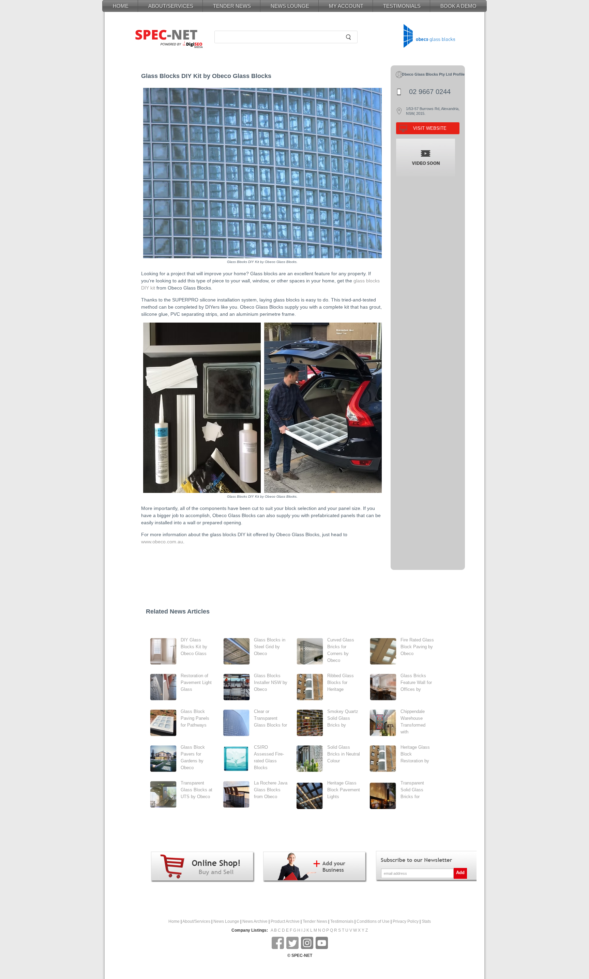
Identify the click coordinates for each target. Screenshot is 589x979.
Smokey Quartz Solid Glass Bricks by (342, 718)
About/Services (196, 921)
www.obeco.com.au (162, 541)
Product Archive (285, 921)
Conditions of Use (373, 921)
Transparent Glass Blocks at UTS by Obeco (196, 789)
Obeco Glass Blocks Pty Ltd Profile (433, 74)
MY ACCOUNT (346, 6)
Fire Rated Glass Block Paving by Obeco (417, 646)
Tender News (315, 921)
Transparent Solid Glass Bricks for (412, 789)
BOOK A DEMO (458, 6)
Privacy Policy (406, 921)
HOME (121, 6)
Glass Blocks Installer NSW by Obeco (270, 682)
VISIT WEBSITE (430, 128)
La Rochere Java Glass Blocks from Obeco (270, 789)
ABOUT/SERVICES (170, 6)
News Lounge (226, 921)
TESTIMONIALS (402, 6)
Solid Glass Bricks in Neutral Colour (343, 754)
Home (174, 921)
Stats (426, 921)
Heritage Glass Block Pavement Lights (343, 789)
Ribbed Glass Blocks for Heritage (340, 682)
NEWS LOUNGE (290, 6)
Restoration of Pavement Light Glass (196, 682)
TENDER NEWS (232, 6)
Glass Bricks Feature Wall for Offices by (416, 682)
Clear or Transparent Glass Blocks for (270, 718)
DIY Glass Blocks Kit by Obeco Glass (194, 646)
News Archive (255, 921)
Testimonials (341, 921)
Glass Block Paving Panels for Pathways (195, 718)
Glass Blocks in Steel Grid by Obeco (269, 646)
